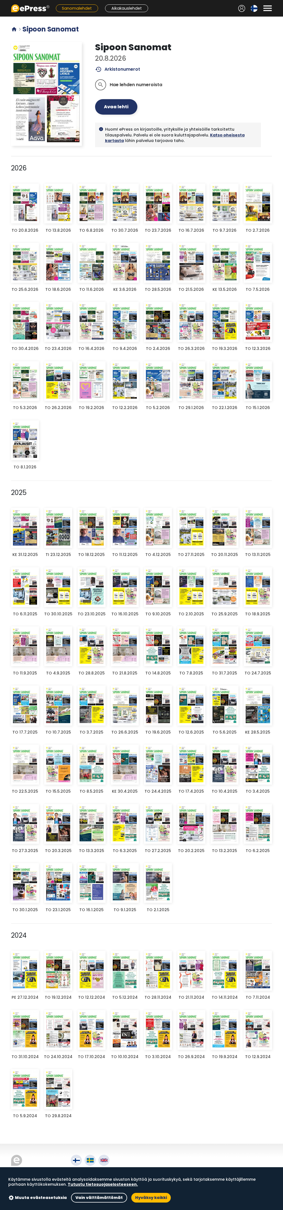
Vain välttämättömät (99, 1197)
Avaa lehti (116, 107)
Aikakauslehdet (126, 8)
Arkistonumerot (117, 69)
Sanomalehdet (77, 8)
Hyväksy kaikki (151, 1197)
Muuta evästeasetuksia (41, 1197)
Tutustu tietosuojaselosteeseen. (103, 1184)
